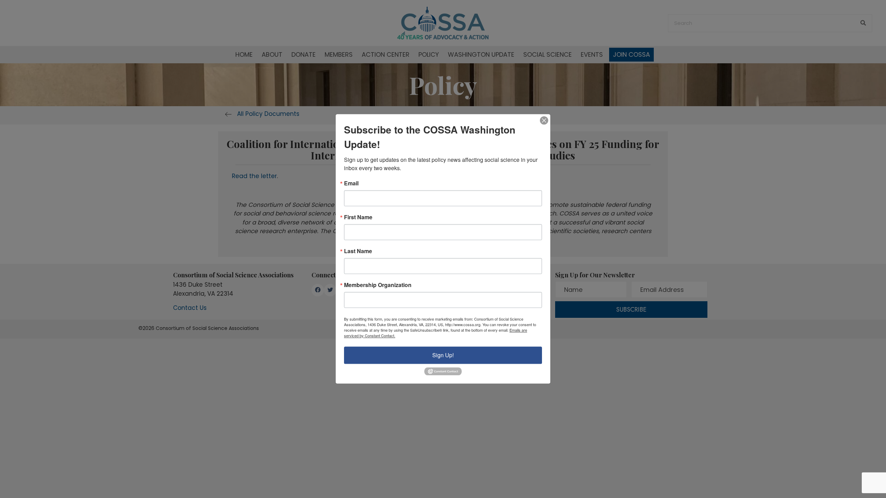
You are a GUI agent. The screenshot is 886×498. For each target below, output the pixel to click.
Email (351, 183)
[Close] (544, 120)
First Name (358, 217)
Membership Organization (378, 285)
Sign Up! (443, 355)
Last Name (358, 251)
